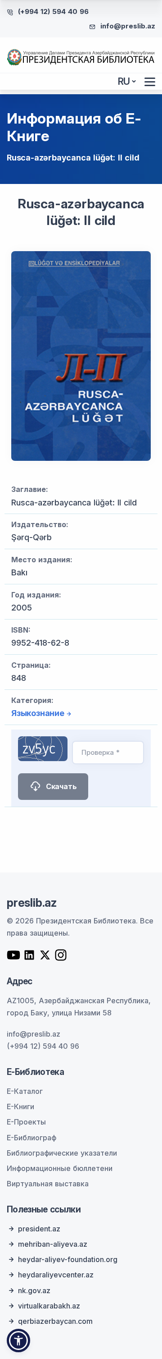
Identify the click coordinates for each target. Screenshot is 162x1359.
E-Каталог (25, 1091)
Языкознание (37, 713)
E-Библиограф (31, 1137)
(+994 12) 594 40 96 (53, 11)
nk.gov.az (34, 1290)
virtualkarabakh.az (49, 1305)
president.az (39, 1228)
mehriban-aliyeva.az (52, 1244)
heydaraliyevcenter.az (56, 1274)
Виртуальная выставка (48, 1183)
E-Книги (20, 1106)
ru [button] (124, 81)
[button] (18, 1340)
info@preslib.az (127, 26)
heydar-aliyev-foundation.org (67, 1259)
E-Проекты (26, 1121)
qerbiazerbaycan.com (55, 1321)
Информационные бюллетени (59, 1168)
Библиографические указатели (62, 1152)
